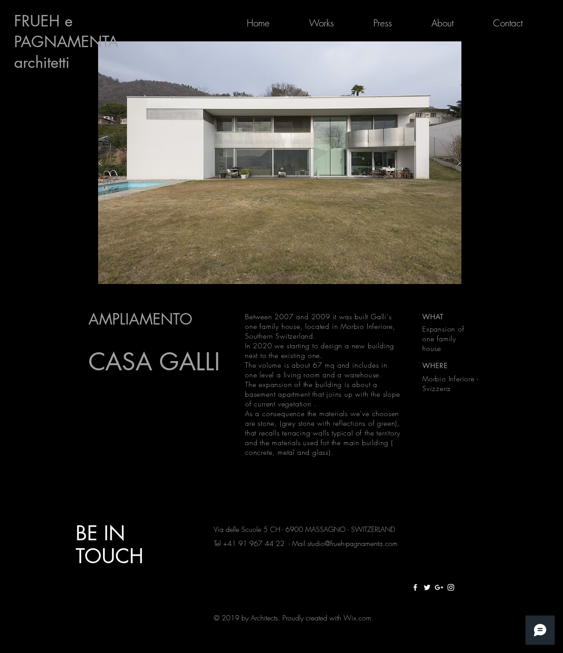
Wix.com (357, 618)
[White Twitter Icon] (427, 587)
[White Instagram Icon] (450, 587)
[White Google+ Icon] (439, 587)
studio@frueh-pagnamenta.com (352, 543)
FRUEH (39, 21)
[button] (279, 162)
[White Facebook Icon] (415, 587)
